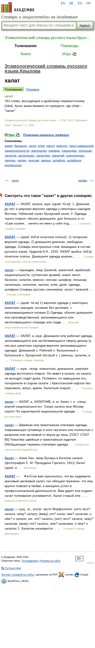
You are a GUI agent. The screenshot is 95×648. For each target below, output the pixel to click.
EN (63, 3)
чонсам (33, 160)
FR (88, 3)
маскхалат (39, 150)
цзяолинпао (75, 155)
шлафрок (74, 160)
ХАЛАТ (10, 204)
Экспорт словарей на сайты (17, 574)
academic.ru (17, 7)
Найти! (85, 25)
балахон (20, 146)
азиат (8, 146)
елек (41, 146)
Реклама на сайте (49, 560)
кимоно (61, 146)
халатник (43, 155)
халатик (10, 155)
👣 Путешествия (11, 568)
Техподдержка (29, 560)
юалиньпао (13, 165)
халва (82, 180)
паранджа (69, 150)
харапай (58, 155)
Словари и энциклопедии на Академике (39, 17)
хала (15, 180)
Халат (9, 458)
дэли (32, 146)
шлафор (59, 160)
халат (9, 270)
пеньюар (85, 150)
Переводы (70, 46)
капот (50, 146)
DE (71, 3)
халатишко (26, 155)
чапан (21, 160)
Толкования (25, 46)
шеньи (46, 160)
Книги (25, 54)
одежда (54, 150)
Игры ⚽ (69, 54)
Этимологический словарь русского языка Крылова (47, 38)
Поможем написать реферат (46, 135)
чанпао (10, 160)
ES (80, 3)
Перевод (32, 89)
